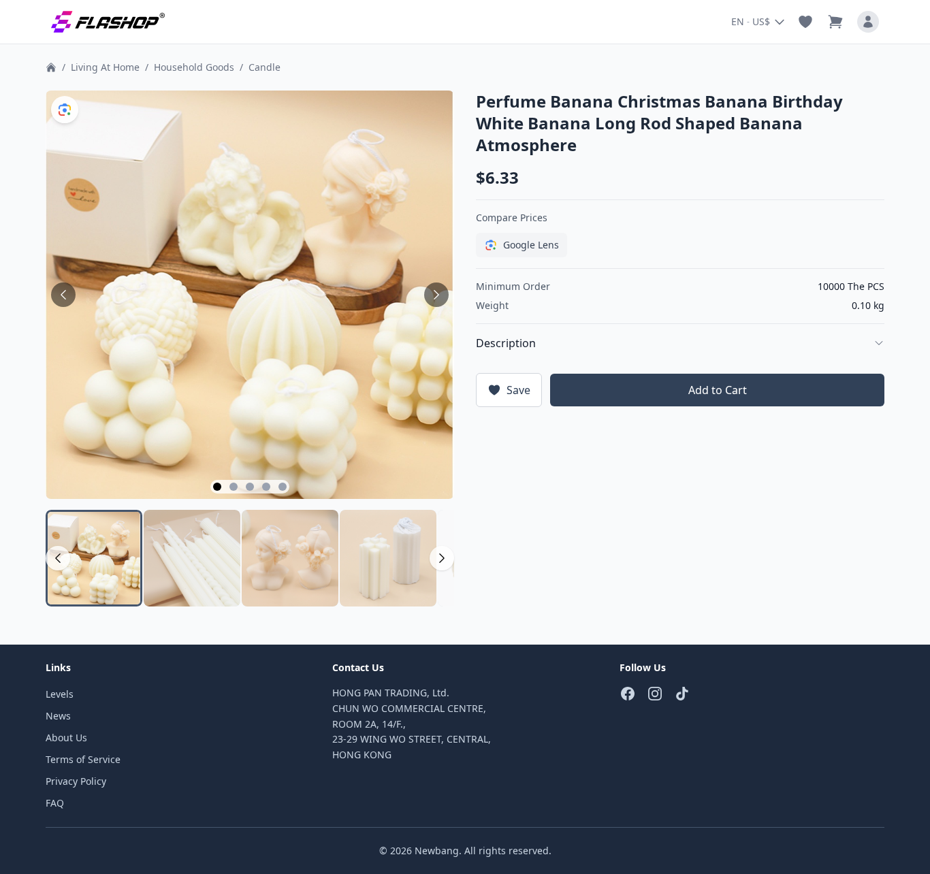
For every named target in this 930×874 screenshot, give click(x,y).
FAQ (55, 802)
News (58, 715)
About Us (66, 737)
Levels (60, 693)
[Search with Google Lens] (64, 109)
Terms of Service (83, 759)
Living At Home (105, 67)
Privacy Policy (76, 781)
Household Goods (194, 67)
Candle (264, 67)
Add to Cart (717, 390)
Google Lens (531, 244)
